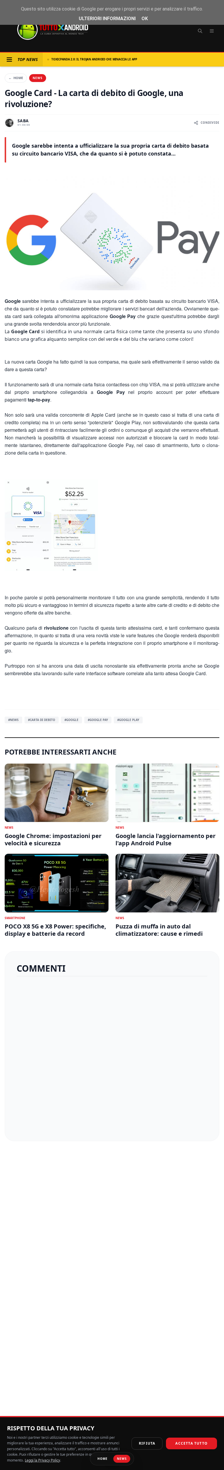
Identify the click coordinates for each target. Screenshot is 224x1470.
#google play (128, 720)
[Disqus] (112, 1056)
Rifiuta (147, 1443)
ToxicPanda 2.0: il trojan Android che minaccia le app (94, 59)
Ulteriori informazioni (107, 18)
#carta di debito (41, 720)
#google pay (98, 720)
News (38, 78)
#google (71, 720)
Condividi (210, 123)
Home (15, 78)
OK (144, 18)
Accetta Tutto (191, 1443)
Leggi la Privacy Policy (42, 1460)
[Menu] (211, 31)
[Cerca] (200, 31)
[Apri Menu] (9, 59)
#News (13, 720)
